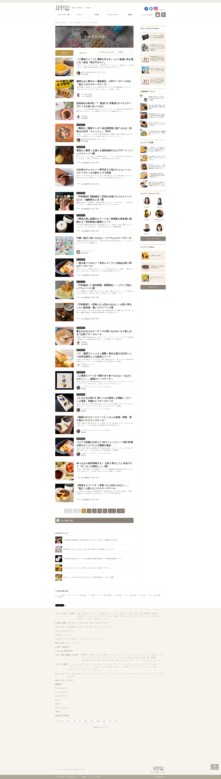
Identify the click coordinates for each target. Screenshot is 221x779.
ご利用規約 (83, 777)
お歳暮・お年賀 (119, 616)
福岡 (86, 721)
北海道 (98, 721)
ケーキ (69, 595)
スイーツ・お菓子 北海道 (104, 595)
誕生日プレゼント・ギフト (90, 613)
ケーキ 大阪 (142, 595)
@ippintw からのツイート (101, 727)
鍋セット (93, 660)
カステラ (104, 667)
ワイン (69, 673)
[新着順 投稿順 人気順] (125, 52)
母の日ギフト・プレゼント (85, 618)
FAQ (98, 777)
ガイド (57, 704)
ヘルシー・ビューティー (63, 631)
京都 (74, 721)
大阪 (110, 721)
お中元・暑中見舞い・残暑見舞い (148, 613)
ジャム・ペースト (140, 654)
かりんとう (148, 667)
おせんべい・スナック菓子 (121, 667)
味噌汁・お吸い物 (116, 660)
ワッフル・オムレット (152, 664)
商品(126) (83, 53)
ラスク (143, 664)
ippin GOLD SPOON (62, 715)
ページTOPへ (215, 774)
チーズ (84, 657)
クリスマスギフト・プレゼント (104, 616)
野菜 (148, 657)
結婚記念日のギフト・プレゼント (108, 613)
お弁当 (103, 660)
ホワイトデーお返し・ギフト (153, 616)
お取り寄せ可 (60, 721)
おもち (77, 643)
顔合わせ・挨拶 (83, 623)
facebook (146, 9)
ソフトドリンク (145, 673)
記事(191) (64, 53)
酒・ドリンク (59, 674)
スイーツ (67, 635)
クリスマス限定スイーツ (72, 639)
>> (121, 511)
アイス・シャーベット (137, 667)
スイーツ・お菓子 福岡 (153, 595)
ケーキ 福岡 (58, 597)
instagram (156, 9)
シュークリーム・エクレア (131, 664)
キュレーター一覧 (60, 769)
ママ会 (86, 627)
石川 (80, 721)
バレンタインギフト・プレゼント (134, 616)
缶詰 (98, 660)
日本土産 (105, 623)
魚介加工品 (142, 657)
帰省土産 (91, 623)
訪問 (69, 623)
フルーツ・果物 (92, 669)
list (65, 605)
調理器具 (58, 684)
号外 (56, 712)
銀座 (104, 721)
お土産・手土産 (60, 623)
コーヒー (156, 673)
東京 (68, 721)
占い (56, 700)
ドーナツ (72, 667)
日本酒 (74, 673)
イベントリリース (61, 708)
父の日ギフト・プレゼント (101, 618)
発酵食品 (153, 657)
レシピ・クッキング (107, 627)
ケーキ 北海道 (117, 595)
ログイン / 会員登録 (147, 14)
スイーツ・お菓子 (60, 595)
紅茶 (162, 673)
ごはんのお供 (98, 654)
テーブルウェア (60, 688)
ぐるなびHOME (59, 777)
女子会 (91, 627)
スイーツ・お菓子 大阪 (130, 595)
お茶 (68, 676)
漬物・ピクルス (108, 654)
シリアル (124, 654)
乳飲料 (73, 676)
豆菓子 (155, 667)
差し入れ (74, 623)
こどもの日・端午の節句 (63, 651)
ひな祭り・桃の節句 (62, 647)
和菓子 (111, 667)
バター (149, 654)
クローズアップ (60, 696)
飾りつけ (97, 627)
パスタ (104, 657)
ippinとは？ (162, 9)
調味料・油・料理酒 (87, 654)
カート (157, 14)
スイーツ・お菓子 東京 (79, 595)
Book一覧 (70, 769)
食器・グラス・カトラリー (64, 680)
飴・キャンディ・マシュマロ (78, 669)
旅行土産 (98, 623)
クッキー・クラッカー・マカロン (93, 664)
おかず (110, 657)
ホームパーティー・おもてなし (65, 627)
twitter (151, 9)
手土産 (81, 627)
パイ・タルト (79, 664)
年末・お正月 (59, 643)
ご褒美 (136, 613)
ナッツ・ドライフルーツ (94, 657)
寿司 (108, 660)
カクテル (129, 673)
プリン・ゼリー (118, 664)
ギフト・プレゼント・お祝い (65, 613)
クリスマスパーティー (98, 639)
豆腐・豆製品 (85, 660)
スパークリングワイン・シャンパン (99, 673)
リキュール (136, 673)
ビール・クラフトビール (118, 673)
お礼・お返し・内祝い (126, 613)
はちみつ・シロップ (157, 654)
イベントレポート (61, 692)
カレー (132, 660)
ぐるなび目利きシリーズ (72, 777)
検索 (163, 14)
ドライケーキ (97, 667)
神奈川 (116, 721)
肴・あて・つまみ (156, 660)
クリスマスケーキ (86, 639)
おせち (69, 643)
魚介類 (136, 657)
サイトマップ (91, 777)
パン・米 (131, 654)
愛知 (91, 721)
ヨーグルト (117, 654)
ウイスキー (84, 673)
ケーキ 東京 (91, 595)
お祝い (79, 613)
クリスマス (59, 639)
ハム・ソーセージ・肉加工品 (124, 657)
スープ (127, 660)
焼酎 (78, 673)
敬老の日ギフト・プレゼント (85, 616)
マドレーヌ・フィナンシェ (84, 667)
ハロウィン (59, 635)
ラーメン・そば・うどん (143, 660)
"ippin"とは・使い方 (79, 769)
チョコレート (108, 664)
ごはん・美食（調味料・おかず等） (67, 655)
